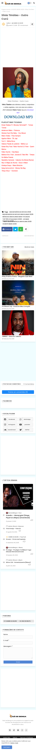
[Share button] (26, 229)
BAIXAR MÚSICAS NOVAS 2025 (20, 212)
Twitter (15, 229)
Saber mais (14, 743)
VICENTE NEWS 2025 (17, 9)
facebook (11, 419)
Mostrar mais (29, 247)
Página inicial (6, 9)
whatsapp (27, 419)
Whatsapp (20, 229)
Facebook (8, 229)
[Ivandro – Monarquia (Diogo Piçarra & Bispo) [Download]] (18, 497)
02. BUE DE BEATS (25, 621)
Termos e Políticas (26, 738)
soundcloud (12, 430)
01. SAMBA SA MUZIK (10, 621)
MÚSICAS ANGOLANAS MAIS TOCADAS (16, 217)
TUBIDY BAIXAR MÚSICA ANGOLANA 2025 (17, 222)
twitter (27, 430)
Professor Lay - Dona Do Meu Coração (16, 306)
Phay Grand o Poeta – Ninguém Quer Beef (17, 276)
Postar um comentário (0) (18, 392)
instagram (11, 424)
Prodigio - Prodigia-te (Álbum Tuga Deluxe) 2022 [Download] (18, 551)
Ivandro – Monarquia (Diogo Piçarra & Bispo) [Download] (18, 516)
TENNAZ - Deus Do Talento (11, 336)
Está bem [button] (7, 747)
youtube (27, 424)
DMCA (15, 738)
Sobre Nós (6, 738)
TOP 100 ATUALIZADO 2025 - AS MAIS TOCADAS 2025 (15, 219)
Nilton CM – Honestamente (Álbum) (18, 562)
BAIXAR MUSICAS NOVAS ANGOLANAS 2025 (17, 214)
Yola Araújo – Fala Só (13, 528)
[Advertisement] (18, 47)
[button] (34, 3)
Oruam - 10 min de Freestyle (15, 539)
